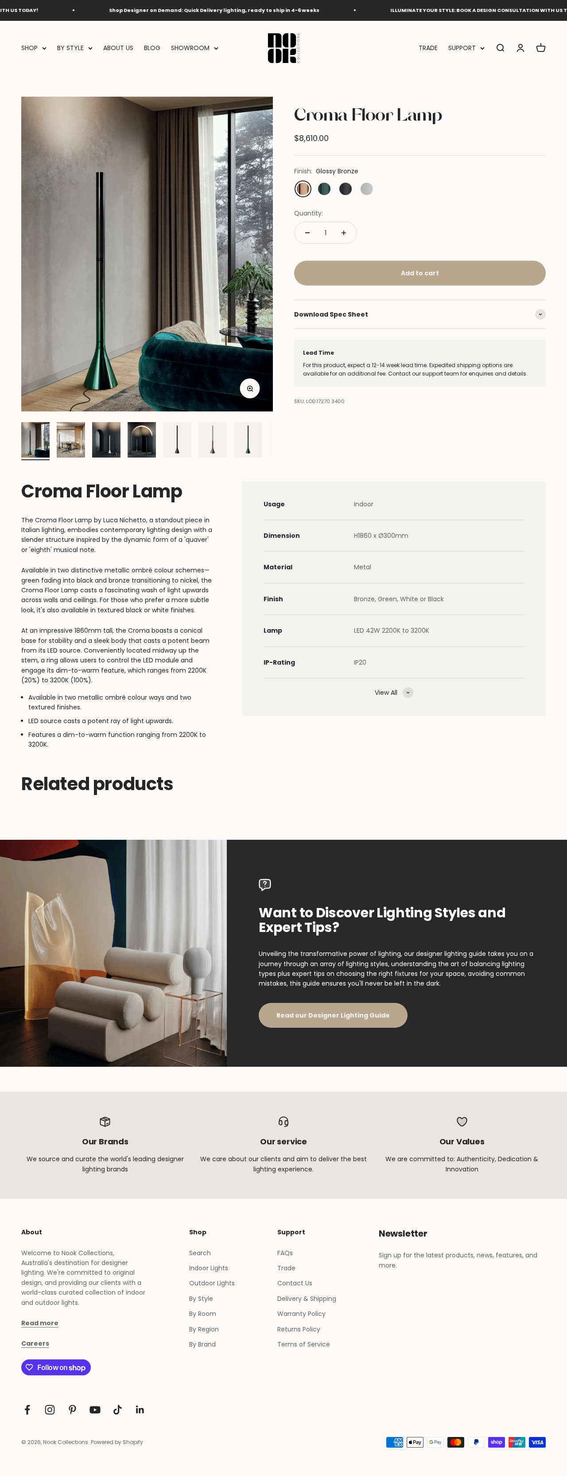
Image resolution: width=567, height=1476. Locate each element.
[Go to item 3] (106, 441)
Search (200, 1253)
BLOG (152, 47)
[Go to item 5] (177, 441)
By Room (202, 1313)
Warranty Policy (301, 1313)
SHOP (29, 47)
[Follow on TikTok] (118, 1410)
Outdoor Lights (212, 1283)
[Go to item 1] (35, 441)
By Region (204, 1329)
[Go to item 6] (212, 441)
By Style (201, 1298)
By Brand (202, 1344)
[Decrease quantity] (307, 232)
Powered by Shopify (117, 1442)
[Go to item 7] (248, 441)
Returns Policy (298, 1329)
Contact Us (294, 1283)
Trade (286, 1268)
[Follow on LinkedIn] (140, 1410)
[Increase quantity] (344, 232)
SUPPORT (462, 47)
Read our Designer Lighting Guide (333, 1015)
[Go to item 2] (71, 441)
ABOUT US (118, 47)
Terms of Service (303, 1344)
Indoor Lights (208, 1268)
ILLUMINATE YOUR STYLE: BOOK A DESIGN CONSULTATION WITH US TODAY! (455, 10)
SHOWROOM (190, 47)
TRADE (428, 47)
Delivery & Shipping (306, 1298)
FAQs (285, 1253)
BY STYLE (70, 47)
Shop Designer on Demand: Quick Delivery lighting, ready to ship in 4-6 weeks (183, 10)
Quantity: (308, 213)
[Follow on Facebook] (27, 1410)
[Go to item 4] (142, 441)
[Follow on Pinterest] (72, 1410)
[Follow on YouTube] (95, 1410)
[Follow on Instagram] (50, 1410)
